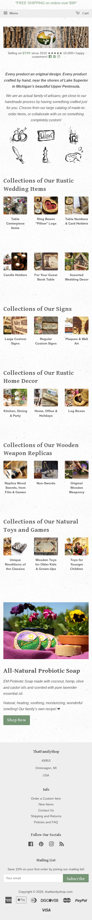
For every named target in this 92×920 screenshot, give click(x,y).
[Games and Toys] (45, 163)
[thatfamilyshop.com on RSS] (61, 845)
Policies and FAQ (46, 822)
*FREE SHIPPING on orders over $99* (46, 3)
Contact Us (46, 810)
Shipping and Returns (46, 816)
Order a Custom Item (46, 798)
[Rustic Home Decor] (73, 143)
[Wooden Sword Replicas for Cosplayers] (17, 163)
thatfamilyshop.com (59, 891)
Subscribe (76, 879)
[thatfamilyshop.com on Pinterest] (55, 56)
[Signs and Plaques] (46, 143)
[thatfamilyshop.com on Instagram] (58, 56)
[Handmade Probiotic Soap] (74, 163)
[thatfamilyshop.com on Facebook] (50, 56)
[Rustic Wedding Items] (18, 143)
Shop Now (16, 720)
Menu (13, 13)
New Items (46, 804)
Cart (85, 13)
